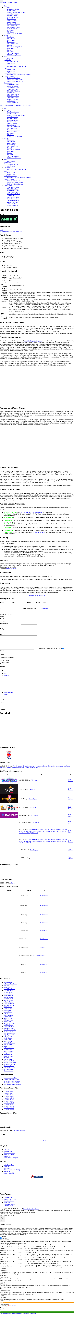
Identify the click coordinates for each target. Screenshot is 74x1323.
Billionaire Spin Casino (10, 984)
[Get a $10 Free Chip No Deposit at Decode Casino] (15, 105)
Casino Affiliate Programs (14, 33)
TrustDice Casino (9, 985)
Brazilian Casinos (12, 15)
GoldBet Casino (8, 1051)
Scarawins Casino (9, 1028)
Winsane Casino (8, 1018)
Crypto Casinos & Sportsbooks (16, 12)
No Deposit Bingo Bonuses (15, 81)
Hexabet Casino (8, 1071)
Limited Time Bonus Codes (11, 1079)
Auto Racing (11, 63)
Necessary (5, 1238)
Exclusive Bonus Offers (10, 1078)
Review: (2, 634)
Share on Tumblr (8, 692)
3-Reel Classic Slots (13, 84)
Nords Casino (7, 1021)
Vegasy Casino (8, 1059)
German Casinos (12, 20)
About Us (6, 1149)
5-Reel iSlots (11, 92)
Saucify (9, 50)
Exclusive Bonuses (9, 76)
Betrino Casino (8, 1008)
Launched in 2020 (9, 1099)
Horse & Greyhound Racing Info (16, 66)
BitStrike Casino (8, 990)
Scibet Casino (7, 1039)
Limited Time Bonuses (10, 73)
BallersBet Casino (9, 1048)
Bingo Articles (11, 71)
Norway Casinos (12, 25)
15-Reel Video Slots (13, 96)
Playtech (9, 45)
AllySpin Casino (8, 1069)
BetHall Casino (8, 982)
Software (6, 35)
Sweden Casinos (12, 28)
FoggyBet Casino (9, 1005)
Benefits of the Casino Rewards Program (19, 74)
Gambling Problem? (9, 1154)
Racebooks (7, 65)
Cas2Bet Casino (8, 1036)
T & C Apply (34, 780)
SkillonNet (10, 51)
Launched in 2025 (9, 1091)
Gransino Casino (8, 1000)
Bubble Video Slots (12, 99)
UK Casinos (10, 32)
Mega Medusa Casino (10, 1062)
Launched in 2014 (9, 1109)
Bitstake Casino (8, 994)
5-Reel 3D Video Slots (13, 91)
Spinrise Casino (8, 1031)
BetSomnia (7, 987)
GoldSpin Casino (8, 1020)
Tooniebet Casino (9, 1066)
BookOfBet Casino (9, 989)
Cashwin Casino (8, 1015)
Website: (2, 621)
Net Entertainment (12, 43)
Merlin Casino (8, 1038)
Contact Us (7, 1156)
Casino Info (7, 1168)
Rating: (2, 629)
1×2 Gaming (10, 37)
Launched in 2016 (9, 1106)
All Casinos (7, 7)
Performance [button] (3, 1275)
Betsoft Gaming (11, 40)
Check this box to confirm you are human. (49, 648)
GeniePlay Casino (9, 1046)
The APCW (42, 1140)
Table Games (11, 101)
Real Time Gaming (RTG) (14, 47)
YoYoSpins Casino (9, 1003)
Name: (2, 616)
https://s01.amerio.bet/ (15, 231)
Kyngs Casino (8, 1053)
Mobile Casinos (11, 10)
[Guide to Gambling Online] (8, 2)
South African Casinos (13, 27)
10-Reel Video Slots (13, 94)
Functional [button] (3, 1268)
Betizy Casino (8, 1041)
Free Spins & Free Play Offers (12, 1084)
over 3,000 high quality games (33, 341)
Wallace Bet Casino (9, 1023)
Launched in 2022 (9, 1096)
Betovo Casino (8, 1016)
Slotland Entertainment (13, 53)
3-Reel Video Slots (12, 86)
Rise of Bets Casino (9, 1033)
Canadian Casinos (12, 17)
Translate (13, 1306)
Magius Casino (8, 1049)
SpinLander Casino (9, 1064)
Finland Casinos (11, 19)
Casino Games (8, 83)
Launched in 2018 (9, 1103)
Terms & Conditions (9, 1153)
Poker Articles (11, 58)
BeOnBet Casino (8, 995)
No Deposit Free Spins (13, 78)
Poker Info (7, 1171)
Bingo (5, 68)
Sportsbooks (7, 60)
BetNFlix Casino (8, 1025)
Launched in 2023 (9, 1095)
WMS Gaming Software (14, 55)
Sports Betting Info (12, 61)
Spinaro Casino (8, 1012)
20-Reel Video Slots (13, 97)
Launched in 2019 (9, 1101)
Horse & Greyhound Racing (12, 1170)
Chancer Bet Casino (9, 1061)
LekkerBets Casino (9, 1067)
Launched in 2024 (9, 1093)
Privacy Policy (8, 1151)
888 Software (11, 38)
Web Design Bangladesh (7, 1313)
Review (45, 608)
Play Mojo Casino (9, 1035)
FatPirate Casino (8, 998)
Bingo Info (7, 1166)
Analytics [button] (2, 1282)
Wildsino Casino (8, 1002)
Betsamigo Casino (9, 1026)
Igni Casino (7, 1057)
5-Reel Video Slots (12, 89)
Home (5, 6)
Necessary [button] (3, 1236)
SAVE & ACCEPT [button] (5, 1301)
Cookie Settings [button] (4, 1215)
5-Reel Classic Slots (13, 87)
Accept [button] (12, 1215)
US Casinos (10, 30)
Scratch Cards (11, 69)
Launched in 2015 (9, 1108)
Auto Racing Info (9, 1165)
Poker (5, 56)
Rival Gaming (11, 48)
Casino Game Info (12, 102)
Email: (2, 619)
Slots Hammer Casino (10, 1030)
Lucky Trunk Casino (9, 1043)
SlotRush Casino (8, 992)
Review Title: (4, 623)
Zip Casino (7, 1013)
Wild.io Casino (8, 1044)
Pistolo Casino (8, 1007)
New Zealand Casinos (13, 24)
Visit (1, 230)
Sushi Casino (7, 1010)
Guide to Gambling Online (31, 1209)
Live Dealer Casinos (13, 9)
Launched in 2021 (9, 1098)
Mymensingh (32, 1313)
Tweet (5, 673)
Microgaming (11, 42)
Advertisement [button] (4, 1289)
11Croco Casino (8, 997)
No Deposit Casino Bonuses (15, 79)
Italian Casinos (11, 22)
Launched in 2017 (9, 1104)
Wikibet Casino (8, 1054)
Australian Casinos (12, 14)
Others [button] (2, 1295)
